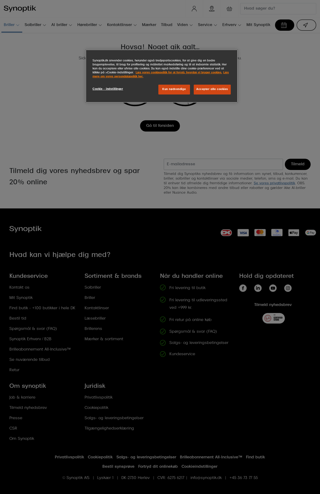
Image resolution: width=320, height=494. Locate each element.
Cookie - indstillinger (108, 89)
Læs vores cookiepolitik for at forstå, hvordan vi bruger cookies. (179, 72)
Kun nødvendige (174, 89)
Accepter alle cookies (212, 89)
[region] (162, 76)
